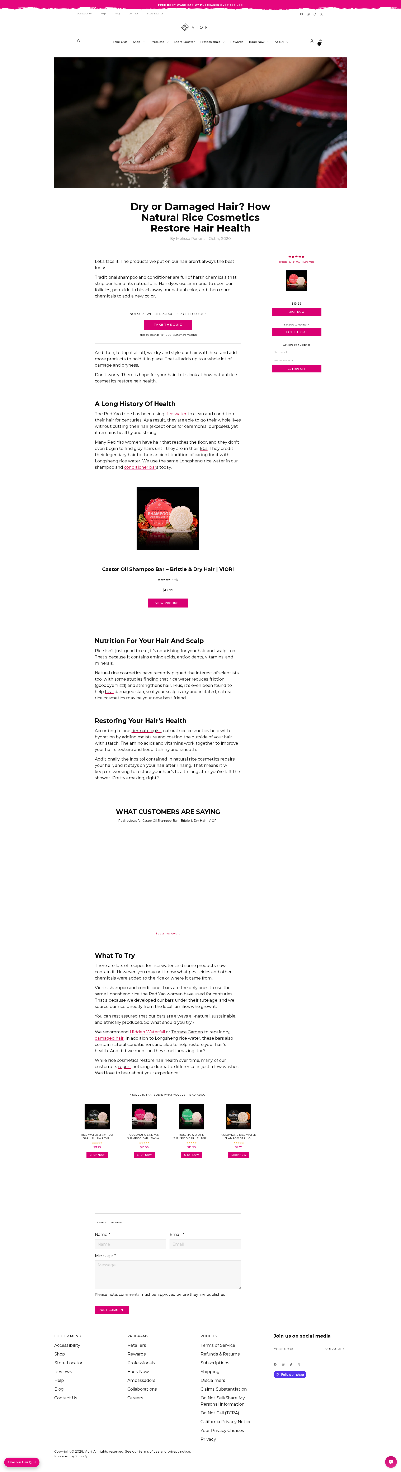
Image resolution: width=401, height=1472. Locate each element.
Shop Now (297, 311)
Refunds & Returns (220, 1354)
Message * (105, 1255)
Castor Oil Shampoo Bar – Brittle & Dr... (296, 297)
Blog (59, 1389)
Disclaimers (212, 1380)
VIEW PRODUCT (168, 603)
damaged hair (109, 1038)
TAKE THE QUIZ (168, 325)
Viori (88, 1451)
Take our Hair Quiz (22, 1462)
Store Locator (68, 1362)
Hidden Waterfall (147, 1031)
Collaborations (142, 1389)
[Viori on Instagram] (308, 14)
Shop (59, 1354)
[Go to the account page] (312, 42)
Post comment (112, 1309)
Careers (135, 1397)
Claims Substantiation (223, 1389)
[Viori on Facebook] (302, 14)
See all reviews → (168, 933)
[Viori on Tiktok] (315, 14)
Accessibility (67, 1345)
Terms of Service (217, 1345)
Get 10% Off (297, 368)
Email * (177, 1234)
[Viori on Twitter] (322, 14)
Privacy (208, 1439)
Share (106, 1173)
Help (59, 1380)
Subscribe (336, 1349)
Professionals (141, 1362)
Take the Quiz (297, 332)
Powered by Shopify (71, 1456)
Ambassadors (141, 1380)
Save (337, 63)
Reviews (63, 1371)
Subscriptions (214, 1362)
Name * (102, 1234)
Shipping (210, 1371)
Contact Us (65, 1397)
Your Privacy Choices (222, 1430)
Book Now (138, 1371)
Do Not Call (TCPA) (219, 1412)
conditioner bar (140, 467)
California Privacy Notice (226, 1421)
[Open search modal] (79, 42)
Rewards (136, 1354)
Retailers (136, 1345)
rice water (176, 413)
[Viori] (200, 27)
